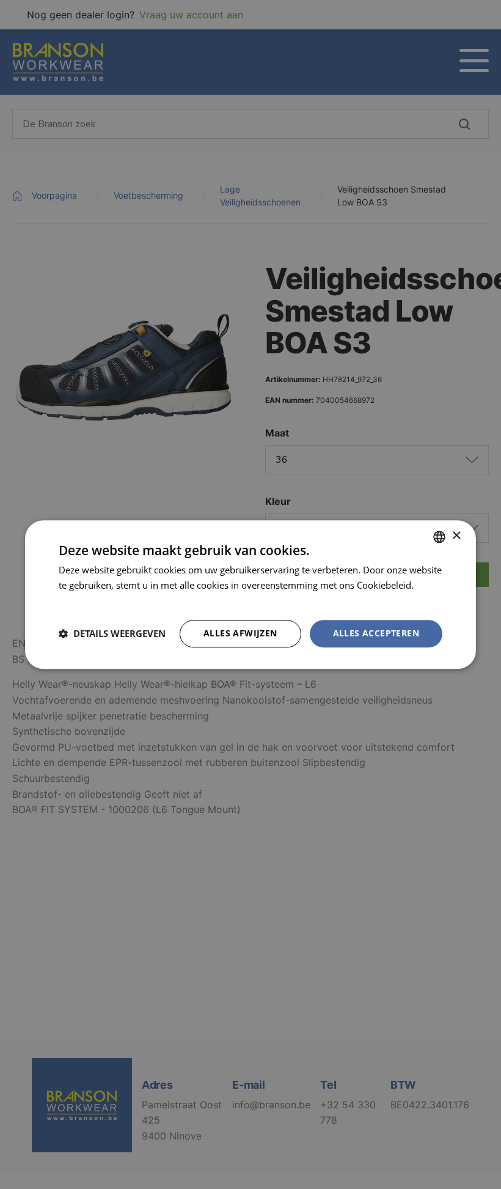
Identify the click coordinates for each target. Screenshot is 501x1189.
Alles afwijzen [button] (240, 633)
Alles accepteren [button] (376, 633)
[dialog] (250, 594)
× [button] (456, 535)
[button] (112, 633)
